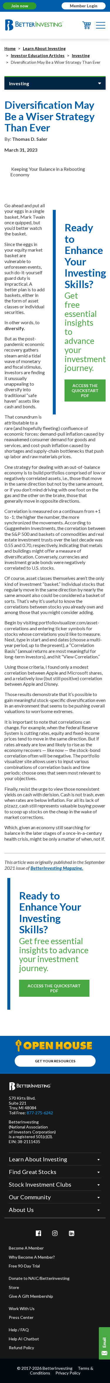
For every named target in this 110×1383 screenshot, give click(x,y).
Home (10, 48)
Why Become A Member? (32, 1257)
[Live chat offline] (104, 1343)
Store (14, 1287)
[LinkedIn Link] (71, 1233)
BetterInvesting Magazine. (57, 868)
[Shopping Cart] (86, 27)
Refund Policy (21, 1347)
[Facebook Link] (38, 1233)
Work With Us (22, 1308)
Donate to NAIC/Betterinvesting (39, 1278)
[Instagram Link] (55, 1233)
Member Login (83, 5)
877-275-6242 (40, 1113)
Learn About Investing (44, 48)
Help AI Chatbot (24, 1339)
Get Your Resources (55, 1061)
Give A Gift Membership (31, 1296)
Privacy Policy (67, 1372)
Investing (81, 55)
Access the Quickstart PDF (85, 390)
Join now (19, 5)
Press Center (21, 1317)
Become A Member (26, 1248)
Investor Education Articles (38, 55)
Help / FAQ (19, 1329)
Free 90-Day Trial (24, 1266)
